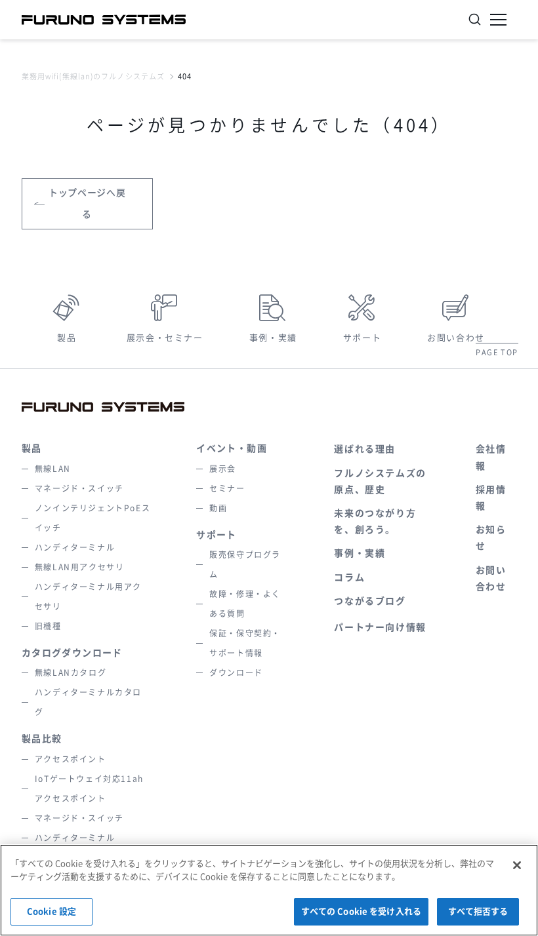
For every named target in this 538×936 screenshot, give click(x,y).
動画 (218, 508)
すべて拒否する (478, 911)
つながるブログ (369, 601)
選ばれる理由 (365, 449)
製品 (66, 338)
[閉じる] (517, 865)
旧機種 (48, 626)
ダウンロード (236, 672)
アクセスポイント (70, 759)
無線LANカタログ (70, 672)
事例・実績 (273, 338)
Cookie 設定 (51, 911)
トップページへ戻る (87, 203)
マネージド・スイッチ (79, 488)
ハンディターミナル (75, 547)
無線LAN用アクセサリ (80, 567)
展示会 (222, 469)
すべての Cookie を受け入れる (361, 911)
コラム (349, 577)
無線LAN (53, 469)
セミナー (227, 488)
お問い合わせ (456, 338)
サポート (362, 338)
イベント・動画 (231, 448)
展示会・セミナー (165, 338)
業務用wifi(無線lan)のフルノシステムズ (93, 76)
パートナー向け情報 (380, 627)
